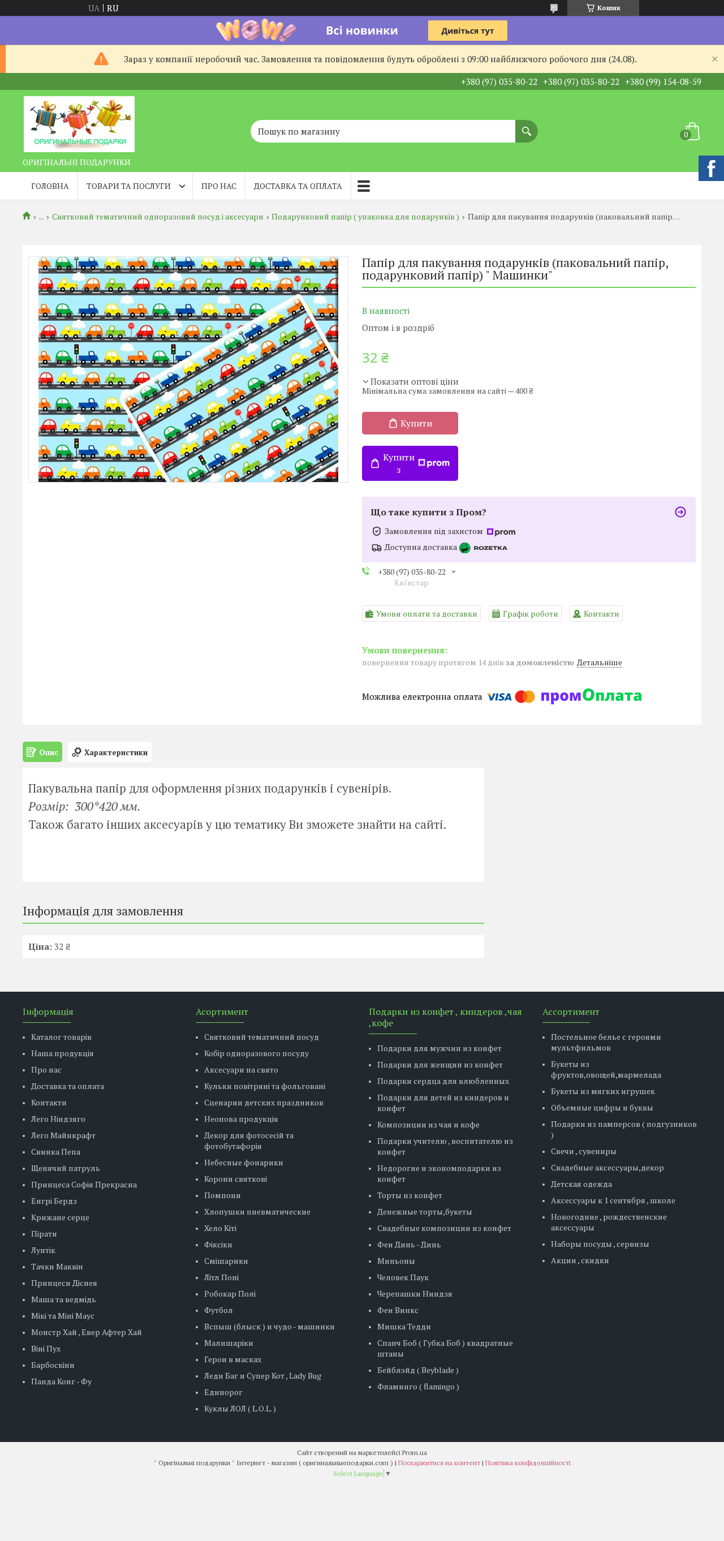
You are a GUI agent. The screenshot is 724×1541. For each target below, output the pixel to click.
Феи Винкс (398, 1310)
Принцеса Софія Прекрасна (84, 1184)
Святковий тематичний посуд (261, 1036)
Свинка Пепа (55, 1151)
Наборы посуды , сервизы (600, 1243)
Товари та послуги (129, 185)
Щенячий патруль (65, 1168)
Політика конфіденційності (528, 1462)
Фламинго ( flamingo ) (418, 1386)
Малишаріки (228, 1342)
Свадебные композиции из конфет (444, 1228)
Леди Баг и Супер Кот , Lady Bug (262, 1375)
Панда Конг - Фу (61, 1381)
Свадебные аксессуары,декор (607, 1167)
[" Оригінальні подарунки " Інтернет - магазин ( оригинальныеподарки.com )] (79, 121)
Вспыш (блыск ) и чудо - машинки (269, 1326)
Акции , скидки (580, 1260)
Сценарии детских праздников (264, 1102)
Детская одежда (581, 1183)
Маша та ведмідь (63, 1299)
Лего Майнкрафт (63, 1135)
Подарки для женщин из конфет (440, 1064)
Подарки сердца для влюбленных (443, 1080)
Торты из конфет (409, 1195)
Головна (50, 185)
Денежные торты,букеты (424, 1211)
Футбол (218, 1310)
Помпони (222, 1195)
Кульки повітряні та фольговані (264, 1086)
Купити (416, 423)
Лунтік (43, 1250)
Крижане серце (60, 1217)
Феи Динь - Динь (409, 1244)
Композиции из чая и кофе (428, 1124)
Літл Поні (221, 1277)
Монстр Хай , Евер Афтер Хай (86, 1332)
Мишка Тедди (404, 1326)
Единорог (223, 1392)
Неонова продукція (241, 1118)
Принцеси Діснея (64, 1282)
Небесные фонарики (243, 1162)
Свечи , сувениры (584, 1151)
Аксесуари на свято (241, 1069)
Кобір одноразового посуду (256, 1053)
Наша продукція (62, 1053)
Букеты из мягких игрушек (603, 1091)
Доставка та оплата (298, 185)
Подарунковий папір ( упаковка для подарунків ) (365, 217)
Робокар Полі (230, 1293)
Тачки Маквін (57, 1266)
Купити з (399, 463)
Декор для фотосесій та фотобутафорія (249, 1140)
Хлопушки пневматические (257, 1211)
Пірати (44, 1233)
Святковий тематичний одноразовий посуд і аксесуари (158, 217)
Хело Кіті (220, 1228)
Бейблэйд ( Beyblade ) (418, 1369)
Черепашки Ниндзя (415, 1293)
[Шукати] (526, 125)
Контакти (49, 1102)
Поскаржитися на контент (439, 1462)
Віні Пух (46, 1348)
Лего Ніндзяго (58, 1118)
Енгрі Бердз (54, 1200)
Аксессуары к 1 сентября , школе (613, 1200)
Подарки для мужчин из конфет (439, 1048)
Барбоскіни (53, 1364)
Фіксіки (218, 1244)
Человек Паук (403, 1277)
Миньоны (396, 1260)
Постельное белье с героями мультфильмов (606, 1042)
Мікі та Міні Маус (62, 1315)
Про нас (218, 185)
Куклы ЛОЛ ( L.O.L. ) (240, 1408)
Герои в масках (232, 1359)
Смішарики (226, 1260)
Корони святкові (235, 1178)
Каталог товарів (61, 1036)
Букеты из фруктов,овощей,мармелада (606, 1069)
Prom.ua (414, 1452)
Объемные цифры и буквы (602, 1107)
